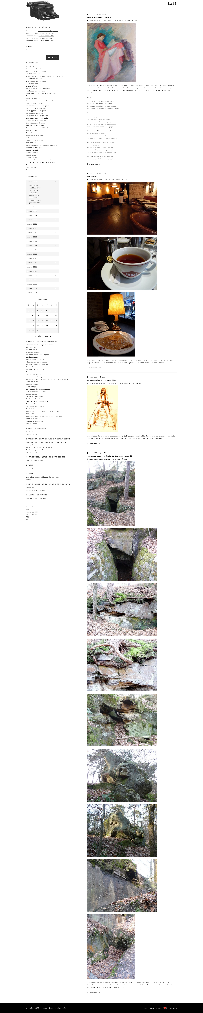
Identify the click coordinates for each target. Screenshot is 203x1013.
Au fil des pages (33, 74)
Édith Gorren (32, 432)
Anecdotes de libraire (36, 69)
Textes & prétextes (34, 421)
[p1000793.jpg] (122, 746)
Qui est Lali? (32, 143)
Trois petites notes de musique (40, 162)
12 (47, 316)
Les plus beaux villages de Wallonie (42, 477)
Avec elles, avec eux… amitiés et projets (45, 76)
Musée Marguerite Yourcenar (38, 450)
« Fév (38, 336)
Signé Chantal (32, 153)
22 (28, 325)
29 (28, 331)
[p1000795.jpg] (122, 801)
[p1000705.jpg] (122, 234)
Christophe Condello (35, 359)
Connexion (31, 50)
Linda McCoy (31, 404)
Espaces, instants (34, 372)
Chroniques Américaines (36, 362)
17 (38, 321)
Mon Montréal (32, 130)
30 (33, 331)
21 (56, 321)
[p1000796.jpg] (122, 856)
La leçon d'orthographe (36, 108)
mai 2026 (33, 193)
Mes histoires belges (35, 123)
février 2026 (35, 200)
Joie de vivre (32, 382)
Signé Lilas (31, 157)
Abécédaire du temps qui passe (40, 345)
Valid (31, 514)
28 (56, 325)
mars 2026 (33, 198)
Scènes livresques (34, 148)
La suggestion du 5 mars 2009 (101, 380)
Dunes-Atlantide (33, 367)
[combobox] (36, 57)
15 (28, 321)
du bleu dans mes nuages (37, 364)
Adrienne (30, 33)
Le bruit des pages (34, 396)
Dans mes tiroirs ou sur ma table (41, 93)
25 (42, 325)
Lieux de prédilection (36, 120)
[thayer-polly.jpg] (111, 81)
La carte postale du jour (37, 106)
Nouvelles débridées (35, 135)
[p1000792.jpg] (122, 691)
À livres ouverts (33, 84)
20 (51, 321)
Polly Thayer (92, 90)
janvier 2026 (35, 203)
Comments (32, 512)
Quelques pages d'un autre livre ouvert (44, 416)
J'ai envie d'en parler (36, 377)
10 (38, 316)
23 (33, 325)
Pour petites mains (34, 140)
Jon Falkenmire (127, 436)
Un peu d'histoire (34, 165)
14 (56, 316)
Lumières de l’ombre (35, 406)
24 (38, 325)
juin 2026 (33, 190)
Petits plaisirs (33, 138)
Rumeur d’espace (33, 419)
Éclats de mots (32, 350)
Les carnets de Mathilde (37, 401)
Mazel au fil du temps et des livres (42, 411)
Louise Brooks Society (36, 498)
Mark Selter (31, 409)
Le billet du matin (34, 113)
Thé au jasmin (32, 424)
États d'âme (31, 86)
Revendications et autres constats (41, 145)
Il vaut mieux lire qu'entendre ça (41, 101)
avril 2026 (34, 195)
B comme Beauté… (33, 352)
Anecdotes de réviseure (36, 71)
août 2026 (33, 185)
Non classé (31, 133)
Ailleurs (30, 66)
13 (51, 316)
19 (47, 321)
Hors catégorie (32, 98)
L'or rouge (31, 387)
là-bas (158, 438)
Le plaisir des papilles (37, 116)
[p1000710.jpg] (122, 289)
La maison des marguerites (38, 389)
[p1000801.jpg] (122, 911)
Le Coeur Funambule (34, 399)
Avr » (48, 336)
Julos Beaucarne (33, 469)
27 (51, 325)
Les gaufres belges (34, 460)
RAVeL (28, 479)
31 (38, 331)
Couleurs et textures (35, 91)
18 (42, 321)
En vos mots (31, 96)
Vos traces (31, 167)
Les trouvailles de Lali (37, 118)
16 (33, 321)
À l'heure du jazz (34, 79)
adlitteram (31, 347)
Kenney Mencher (32, 384)
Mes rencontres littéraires (38, 128)
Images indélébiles (34, 103)
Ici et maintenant (34, 374)
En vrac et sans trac (35, 369)
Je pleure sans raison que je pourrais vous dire (48, 379)
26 (47, 325)
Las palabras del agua (36, 392)
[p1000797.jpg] (111, 978)
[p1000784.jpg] (122, 580)
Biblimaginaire (32, 357)
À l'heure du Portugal (36, 81)
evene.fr (30, 488)
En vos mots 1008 (47, 33)
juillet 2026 (35, 188)
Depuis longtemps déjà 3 (99, 17)
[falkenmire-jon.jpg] (102, 432)
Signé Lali (31, 155)
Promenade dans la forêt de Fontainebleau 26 (109, 456)
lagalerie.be (32, 434)
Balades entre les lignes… (38, 355)
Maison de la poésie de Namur (39, 447)
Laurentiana (31, 394)
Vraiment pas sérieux (35, 170)
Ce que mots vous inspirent (38, 88)
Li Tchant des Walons (35, 490)
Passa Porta (31, 452)
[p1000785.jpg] (111, 525)
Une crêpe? (92, 176)
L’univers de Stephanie (48, 31)
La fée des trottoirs (45, 38)
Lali (172, 4)
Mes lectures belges (35, 125)
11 (42, 316)
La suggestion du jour (36, 111)
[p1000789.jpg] (122, 636)
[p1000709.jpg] (111, 356)
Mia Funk (30, 414)
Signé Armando (32, 150)
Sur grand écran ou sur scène (39, 160)
